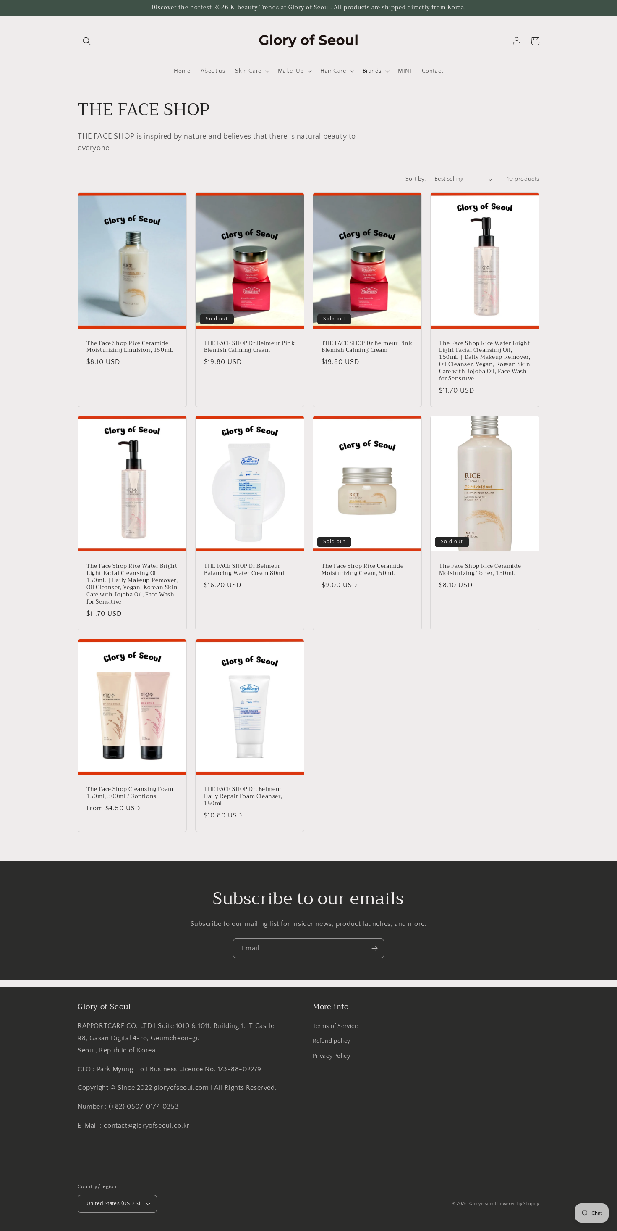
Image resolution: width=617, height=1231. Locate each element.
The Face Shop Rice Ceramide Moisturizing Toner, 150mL (480, 570)
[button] (87, 41)
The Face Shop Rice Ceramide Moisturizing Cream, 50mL (362, 570)
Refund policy (331, 1041)
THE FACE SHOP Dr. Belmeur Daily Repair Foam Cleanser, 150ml (243, 796)
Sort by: (415, 179)
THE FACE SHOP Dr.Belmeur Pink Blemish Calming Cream (249, 347)
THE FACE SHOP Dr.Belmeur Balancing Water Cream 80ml (244, 570)
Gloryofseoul (482, 1204)
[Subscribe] (374, 948)
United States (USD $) (113, 1203)
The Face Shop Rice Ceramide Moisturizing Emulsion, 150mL (129, 347)
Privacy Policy (331, 1056)
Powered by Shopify (518, 1204)
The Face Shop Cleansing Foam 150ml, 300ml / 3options (129, 793)
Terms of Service (335, 1026)
